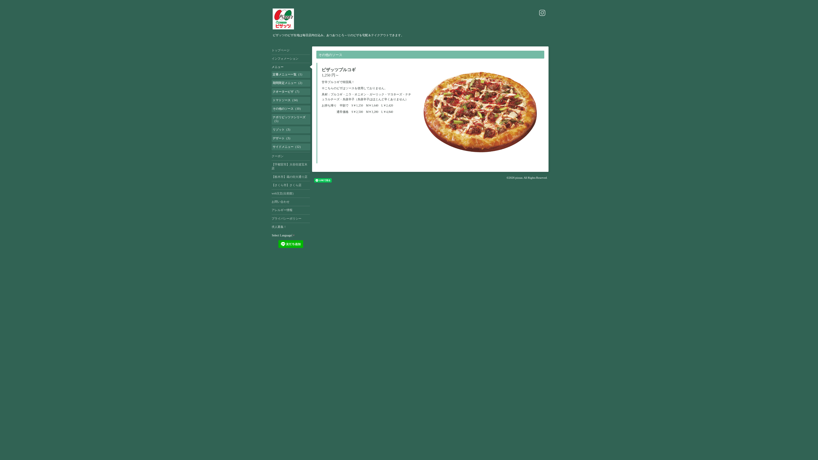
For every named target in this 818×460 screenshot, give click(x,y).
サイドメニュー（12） (287, 146)
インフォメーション (285, 58)
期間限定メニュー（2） (288, 83)
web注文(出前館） (283, 193)
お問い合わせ (280, 201)
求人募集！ (279, 227)
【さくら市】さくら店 (286, 185)
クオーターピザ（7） (287, 91)
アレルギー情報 (282, 210)
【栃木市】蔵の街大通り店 (289, 176)
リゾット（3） (282, 129)
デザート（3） (282, 138)
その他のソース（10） (287, 108)
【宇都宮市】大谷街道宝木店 (289, 166)
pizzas (519, 177)
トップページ (280, 50)
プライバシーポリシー (286, 218)
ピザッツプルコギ (339, 69)
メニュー (278, 67)
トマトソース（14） (286, 100)
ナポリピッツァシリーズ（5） (289, 119)
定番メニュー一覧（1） (288, 74)
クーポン (278, 156)
